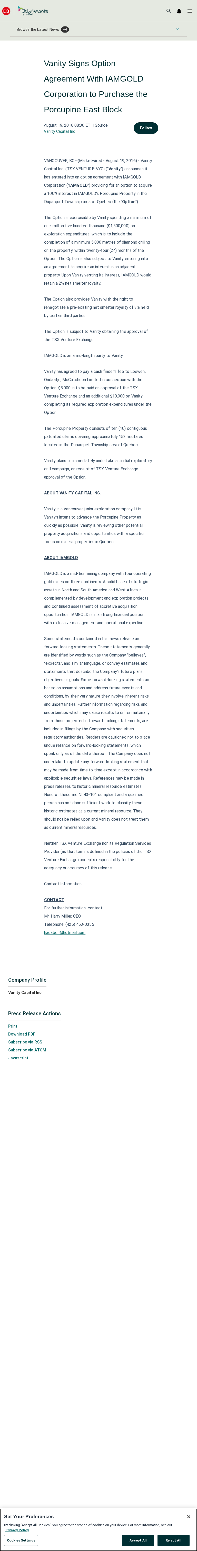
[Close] (188, 1516)
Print (12, 1026)
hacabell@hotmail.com (64, 932)
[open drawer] (190, 11)
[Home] (25, 10)
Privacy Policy (17, 1530)
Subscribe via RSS (25, 1042)
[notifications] (179, 11)
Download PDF (21, 1034)
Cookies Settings (21, 1540)
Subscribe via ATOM (27, 1050)
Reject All (173, 1540)
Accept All (138, 1540)
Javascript (18, 1058)
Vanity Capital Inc (59, 131)
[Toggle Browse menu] (177, 29)
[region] (98, 1529)
